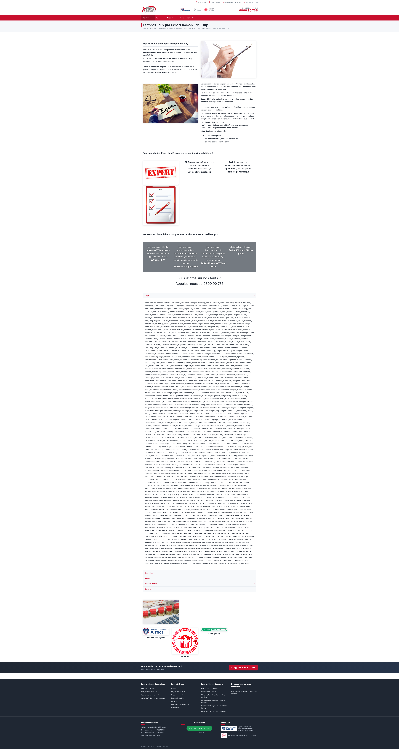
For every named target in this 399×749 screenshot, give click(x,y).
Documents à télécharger (180, 704)
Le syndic (174, 701)
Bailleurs (159, 18)
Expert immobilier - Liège (192, 29)
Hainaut (148, 589)
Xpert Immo (147, 18)
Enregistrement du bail (149, 692)
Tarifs (182, 18)
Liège (147, 295)
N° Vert (200, 728)
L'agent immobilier (177, 695)
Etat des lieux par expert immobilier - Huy (215, 29)
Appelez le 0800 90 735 (244, 668)
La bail (173, 688)
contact (190, 18)
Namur (147, 578)
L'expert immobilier (177, 698)
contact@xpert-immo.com (232, 2)
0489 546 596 (215, 2)
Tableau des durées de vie (150, 695)
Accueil (145, 29)
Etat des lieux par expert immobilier (170, 29)
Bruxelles (149, 573)
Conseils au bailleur (148, 688)
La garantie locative (178, 692)
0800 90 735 (202, 2)
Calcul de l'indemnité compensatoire (153, 698)
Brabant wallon (151, 584)
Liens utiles (175, 708)
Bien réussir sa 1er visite (209, 688)
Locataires (171, 18)
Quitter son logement (208, 692)
